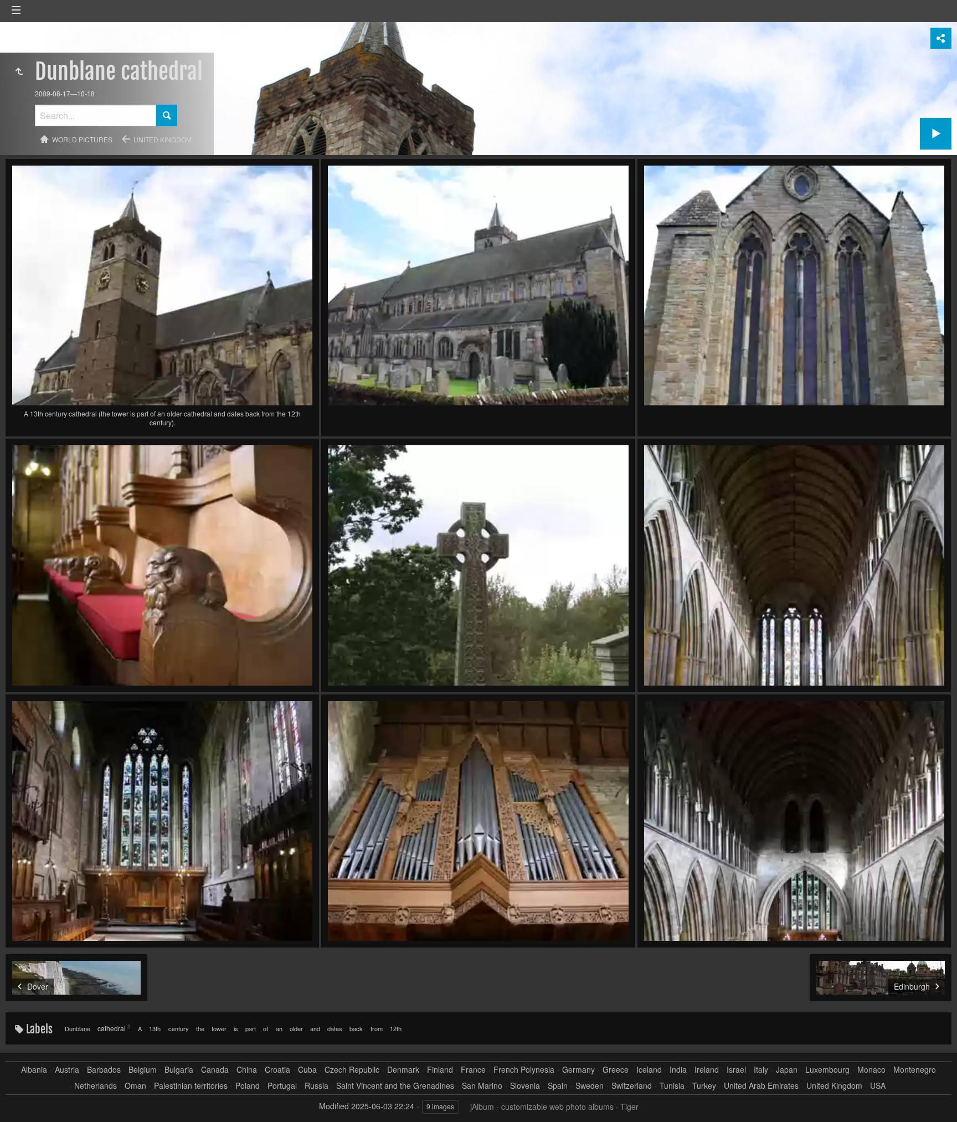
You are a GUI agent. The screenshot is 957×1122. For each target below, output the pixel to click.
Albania (34, 1069)
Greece (616, 1069)
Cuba (307, 1069)
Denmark (403, 1069)
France (473, 1069)
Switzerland (631, 1085)
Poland (247, 1085)
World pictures (82, 139)
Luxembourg (827, 1069)
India (678, 1069)
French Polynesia (523, 1069)
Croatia (277, 1069)
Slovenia (525, 1085)
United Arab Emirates (761, 1085)
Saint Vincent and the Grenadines (395, 1085)
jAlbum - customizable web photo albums (542, 1106)
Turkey (704, 1085)
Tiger (629, 1106)
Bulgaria (178, 1069)
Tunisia (672, 1085)
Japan (787, 1069)
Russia (316, 1085)
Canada (215, 1069)
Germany (578, 1069)
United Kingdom (162, 139)
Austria (67, 1069)
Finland (440, 1069)
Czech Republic (352, 1069)
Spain (558, 1085)
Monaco (871, 1069)
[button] (22, 1100)
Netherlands (95, 1085)
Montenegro (914, 1069)
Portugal (282, 1085)
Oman (135, 1085)
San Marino (482, 1085)
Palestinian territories (191, 1085)
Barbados (104, 1069)
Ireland (706, 1069)
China (246, 1069)
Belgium (142, 1069)
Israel (736, 1069)
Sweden (589, 1085)
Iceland (649, 1069)
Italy (761, 1069)
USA (878, 1085)
